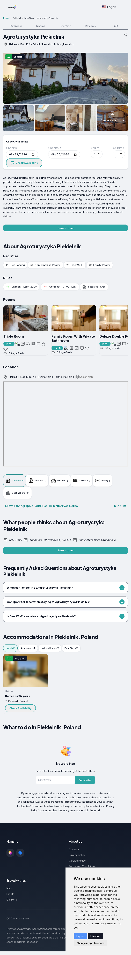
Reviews (90, 26)
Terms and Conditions (82, 866)
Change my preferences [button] (90, 943)
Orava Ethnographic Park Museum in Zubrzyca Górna (41, 506)
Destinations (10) (20, 492)
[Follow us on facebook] (20, 853)
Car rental (12, 899)
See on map (86, 376)
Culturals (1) (18, 480)
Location (65, 26)
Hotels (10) (84, 480)
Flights (10, 893)
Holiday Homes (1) (50, 648)
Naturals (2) (40, 480)
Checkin (11, 148)
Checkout (54, 148)
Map (9, 888)
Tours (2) (105, 480)
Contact (74, 849)
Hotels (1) (10, 648)
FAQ (115, 26)
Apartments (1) (28, 648)
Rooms (40, 26)
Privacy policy (77, 854)
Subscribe (84, 780)
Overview (16, 26)
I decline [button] (95, 936)
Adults (95, 148)
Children (118, 148)
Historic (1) (62, 480)
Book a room (66, 227)
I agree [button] (80, 936)
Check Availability (27, 162)
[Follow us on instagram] (10, 853)
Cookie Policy (77, 860)
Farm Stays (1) (71, 648)
